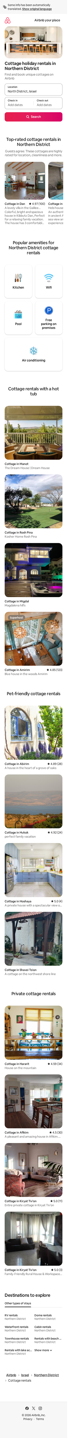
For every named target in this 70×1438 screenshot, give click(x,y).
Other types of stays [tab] (18, 1303)
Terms (40, 1419)
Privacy (27, 1419)
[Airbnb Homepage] (7, 20)
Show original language (37, 9)
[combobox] (33, 91)
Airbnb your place (47, 20)
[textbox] (19, 105)
